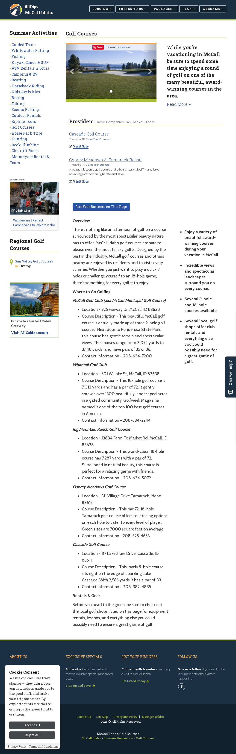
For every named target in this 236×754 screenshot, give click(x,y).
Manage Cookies (153, 717)
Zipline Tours (24, 121)
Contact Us (84, 717)
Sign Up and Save (78, 685)
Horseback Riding (28, 85)
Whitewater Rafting (30, 50)
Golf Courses (23, 127)
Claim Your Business (97, 139)
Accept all (32, 725)
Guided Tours (23, 44)
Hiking (18, 103)
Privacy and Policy (124, 717)
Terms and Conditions (44, 746)
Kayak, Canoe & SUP (30, 62)
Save (100, 47)
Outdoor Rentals (26, 115)
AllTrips (31, 6)
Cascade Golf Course (89, 134)
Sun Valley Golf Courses (34, 261)
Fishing (19, 56)
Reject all (32, 735)
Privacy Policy (17, 746)
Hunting (19, 138)
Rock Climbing (25, 144)
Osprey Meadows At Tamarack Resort (105, 159)
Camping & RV (25, 74)
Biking (18, 97)
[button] (72, 71)
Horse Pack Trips (27, 133)
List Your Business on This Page (101, 206)
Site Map (102, 717)
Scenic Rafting (25, 109)
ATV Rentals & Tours (30, 68)
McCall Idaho (39, 12)
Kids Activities (26, 91)
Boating (19, 79)
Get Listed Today (133, 681)
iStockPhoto (123, 47)
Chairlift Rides (25, 150)
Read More (178, 104)
